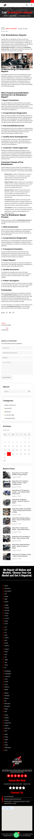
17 (5, 450)
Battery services (9, 405)
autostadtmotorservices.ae (14, 306)
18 (9, 450)
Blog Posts (13, 16)
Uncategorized (9, 418)
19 (13, 450)
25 (9, 454)
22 (25, 450)
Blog (6, 408)
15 (25, 446)
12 (13, 446)
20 (17, 450)
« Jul (4, 460)
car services (8, 415)
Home (5, 16)
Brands (7, 412)
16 (29, 446)
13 (17, 446)
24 (5, 454)
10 (5, 446)
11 (9, 446)
